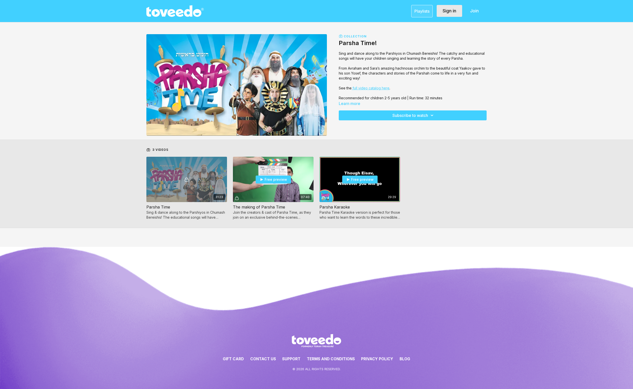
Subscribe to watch (410, 115)
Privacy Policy (377, 359)
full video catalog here (370, 88)
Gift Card (233, 359)
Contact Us (263, 359)
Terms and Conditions (331, 359)
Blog (405, 359)
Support (291, 359)
